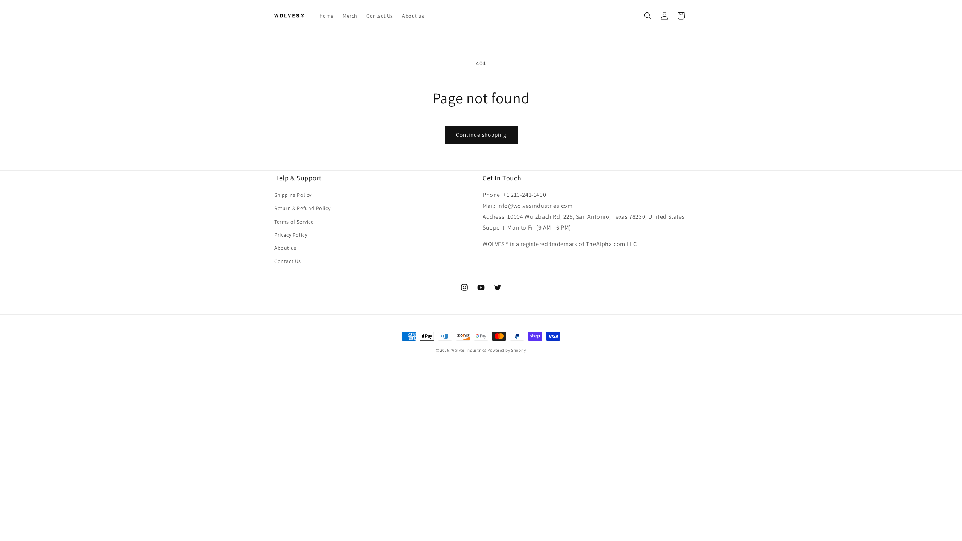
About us (285, 248)
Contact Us (287, 261)
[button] (648, 16)
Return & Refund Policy (302, 208)
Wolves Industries (469, 350)
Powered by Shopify (506, 350)
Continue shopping (481, 134)
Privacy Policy (290, 234)
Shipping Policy (293, 195)
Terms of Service (294, 221)
